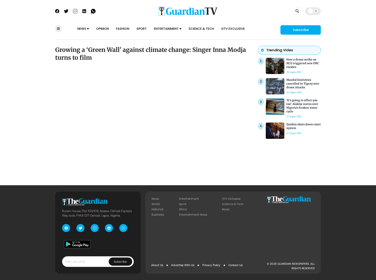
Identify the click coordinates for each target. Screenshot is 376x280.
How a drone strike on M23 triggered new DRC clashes (302, 63)
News (82, 28)
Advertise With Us (182, 265)
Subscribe (301, 30)
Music (226, 209)
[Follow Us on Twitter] (66, 11)
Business (158, 215)
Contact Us (235, 265)
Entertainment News (193, 215)
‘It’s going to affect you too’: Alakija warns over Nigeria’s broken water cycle (302, 105)
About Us (157, 265)
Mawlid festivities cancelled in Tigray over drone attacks (302, 83)
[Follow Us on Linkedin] (84, 11)
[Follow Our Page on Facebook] (57, 11)
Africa (183, 209)
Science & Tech (201, 28)
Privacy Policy (211, 265)
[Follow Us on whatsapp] (93, 11)
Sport (141, 28)
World (156, 204)
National (157, 209)
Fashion (122, 28)
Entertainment (166, 28)
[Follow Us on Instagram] (75, 11)
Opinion (102, 28)
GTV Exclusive (233, 28)
